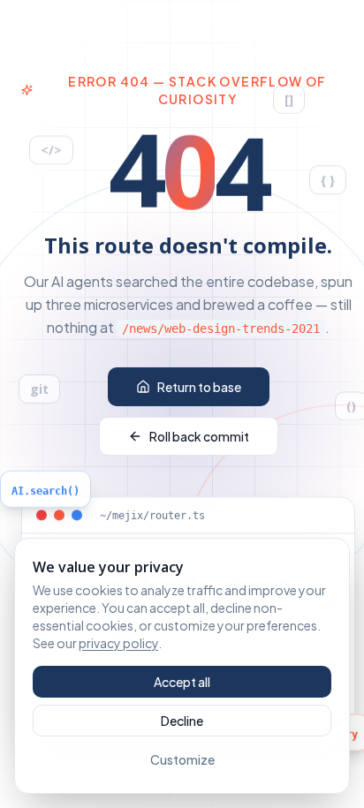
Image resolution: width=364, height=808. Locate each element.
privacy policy (118, 643)
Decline (182, 721)
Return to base (199, 387)
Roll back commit (199, 436)
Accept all (182, 682)
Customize (182, 759)
